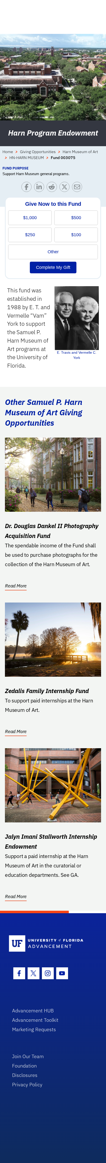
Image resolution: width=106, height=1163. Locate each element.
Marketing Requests (34, 1029)
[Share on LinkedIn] (40, 188)
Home (7, 151)
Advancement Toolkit (35, 1020)
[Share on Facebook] (27, 188)
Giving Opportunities (38, 151)
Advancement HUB (33, 1010)
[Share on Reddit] (53, 188)
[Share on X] (65, 188)
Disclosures (24, 1075)
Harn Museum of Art (80, 151)
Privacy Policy (27, 1084)
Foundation (24, 1065)
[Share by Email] (78, 188)
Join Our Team (28, 1056)
